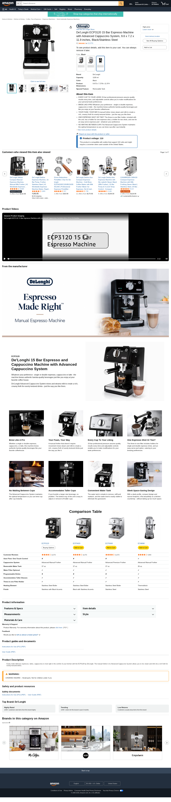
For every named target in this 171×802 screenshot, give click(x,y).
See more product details (87, 130)
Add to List (148, 47)
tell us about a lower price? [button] (28, 635)
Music (70, 9)
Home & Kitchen (7, 19)
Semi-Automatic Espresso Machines (68, 19)
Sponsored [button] (5, 722)
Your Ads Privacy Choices (111, 790)
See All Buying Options (154, 41)
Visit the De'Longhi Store (85, 29)
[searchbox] (70, 3)
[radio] (11, 88)
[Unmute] (167, 259)
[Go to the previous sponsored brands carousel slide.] (4, 742)
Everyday (87, 9)
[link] (19, 182)
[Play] (4, 259)
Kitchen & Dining (19, 19)
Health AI (12, 9)
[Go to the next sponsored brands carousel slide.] (167, 742)
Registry (62, 9)
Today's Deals (23, 9)
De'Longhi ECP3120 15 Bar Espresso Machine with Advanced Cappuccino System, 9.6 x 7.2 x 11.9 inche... (42, 218)
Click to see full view (38, 81)
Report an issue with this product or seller (94, 134)
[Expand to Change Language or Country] (132, 4)
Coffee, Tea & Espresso (33, 19)
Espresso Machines (49, 19)
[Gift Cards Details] (52, 9)
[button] (4, 9)
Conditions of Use (56, 790)
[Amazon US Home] (54, 784)
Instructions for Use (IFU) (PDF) (14, 647)
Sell (55, 9)
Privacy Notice (68, 790)
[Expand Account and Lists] (148, 4)
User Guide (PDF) (8, 652)
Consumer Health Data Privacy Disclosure (87, 790)
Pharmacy (78, 9)
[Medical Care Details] (41, 9)
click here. (59, 627)
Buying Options (48, 548)
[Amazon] (8, 3)
